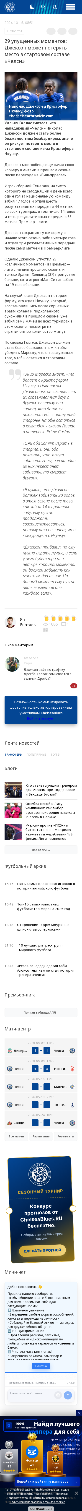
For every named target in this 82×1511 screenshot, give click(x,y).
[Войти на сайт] (54, 7)
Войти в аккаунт (41, 718)
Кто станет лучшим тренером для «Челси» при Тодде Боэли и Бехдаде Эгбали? (51, 789)
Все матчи (16, 1136)
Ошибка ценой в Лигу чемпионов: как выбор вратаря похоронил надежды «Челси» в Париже (50, 810)
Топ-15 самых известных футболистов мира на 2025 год (43, 906)
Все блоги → (41, 850)
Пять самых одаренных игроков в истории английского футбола (46, 885)
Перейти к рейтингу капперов (47, 1481)
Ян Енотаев (28, 622)
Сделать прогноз (42, 1251)
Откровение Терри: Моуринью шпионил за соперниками (43, 926)
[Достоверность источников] (46, 629)
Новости (14, 31)
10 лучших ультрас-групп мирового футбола (40, 947)
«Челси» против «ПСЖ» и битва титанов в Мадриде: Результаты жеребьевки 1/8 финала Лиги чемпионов (49, 832)
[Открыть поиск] (43, 7)
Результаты (65, 1136)
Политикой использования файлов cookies (37, 1502)
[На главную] (10, 7)
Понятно (41, 1366)
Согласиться (41, 1509)
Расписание (41, 1136)
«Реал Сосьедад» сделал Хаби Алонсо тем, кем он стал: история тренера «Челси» (45, 970)
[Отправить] (68, 1395)
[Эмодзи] (58, 1395)
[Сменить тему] (31, 7)
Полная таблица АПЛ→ (41, 1012)
